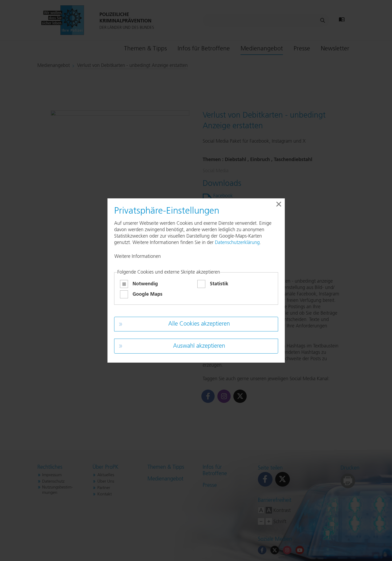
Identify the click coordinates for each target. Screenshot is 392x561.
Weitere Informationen (137, 256)
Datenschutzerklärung (237, 242)
